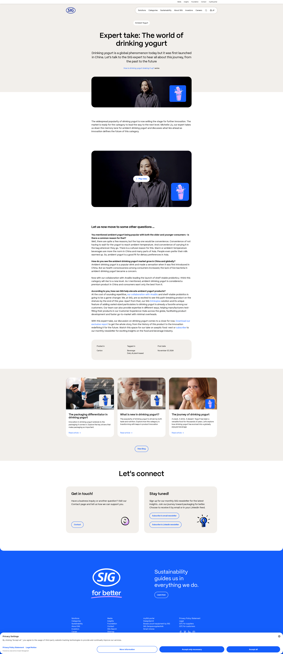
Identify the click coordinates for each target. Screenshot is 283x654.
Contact (203, 2)
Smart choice (148, 629)
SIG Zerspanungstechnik (153, 626)
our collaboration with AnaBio (142, 294)
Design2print (148, 621)
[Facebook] (181, 632)
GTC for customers (187, 626)
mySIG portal (213, 2)
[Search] (206, 10)
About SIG (178, 10)
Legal (181, 621)
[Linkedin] (190, 632)
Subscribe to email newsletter (164, 516)
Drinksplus (155, 301)
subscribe (181, 327)
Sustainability (165, 10)
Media (179, 2)
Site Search (112, 629)
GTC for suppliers (186, 624)
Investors (189, 10)
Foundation (194, 2)
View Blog (141, 449)
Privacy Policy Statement (189, 618)
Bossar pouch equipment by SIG (156, 624)
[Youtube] (194, 632)
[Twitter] (186, 632)
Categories (153, 10)
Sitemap (110, 631)
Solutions (142, 10)
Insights (186, 2)
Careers (199, 10)
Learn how (161, 595)
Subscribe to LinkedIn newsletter (165, 524)
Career (74, 631)
